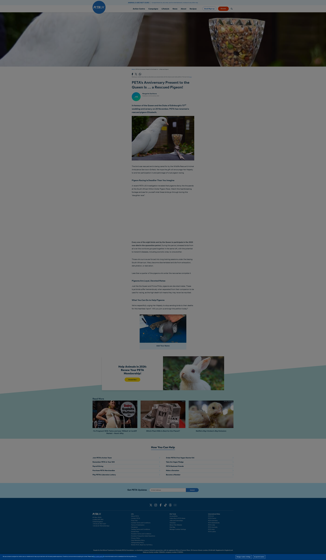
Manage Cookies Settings (244, 556)
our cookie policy (98, 556)
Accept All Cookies (259, 556)
